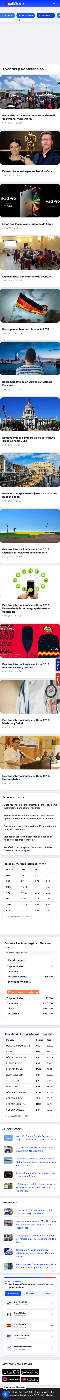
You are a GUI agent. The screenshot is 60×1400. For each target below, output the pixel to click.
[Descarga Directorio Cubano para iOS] (11, 1374)
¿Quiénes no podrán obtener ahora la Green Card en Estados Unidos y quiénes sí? (35, 1187)
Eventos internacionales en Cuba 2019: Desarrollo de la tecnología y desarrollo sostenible (26, 608)
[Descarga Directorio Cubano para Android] (30, 1374)
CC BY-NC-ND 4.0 (43, 1395)
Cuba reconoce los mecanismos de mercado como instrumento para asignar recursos (30, 806)
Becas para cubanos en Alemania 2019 (25, 329)
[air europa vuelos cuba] (9, 1160)
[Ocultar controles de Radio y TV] (58, 657)
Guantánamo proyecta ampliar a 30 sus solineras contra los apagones (30, 828)
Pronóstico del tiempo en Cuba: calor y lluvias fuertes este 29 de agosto (28, 849)
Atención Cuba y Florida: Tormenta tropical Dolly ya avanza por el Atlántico (36, 1138)
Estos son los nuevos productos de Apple (27, 224)
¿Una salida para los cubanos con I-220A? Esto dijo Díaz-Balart (34, 1149)
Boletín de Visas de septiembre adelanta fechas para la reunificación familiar (35, 1253)
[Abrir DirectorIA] (5, 1394)
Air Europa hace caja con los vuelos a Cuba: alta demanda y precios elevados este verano (36, 1162)
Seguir (31, 1293)
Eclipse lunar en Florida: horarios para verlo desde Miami (35, 1175)
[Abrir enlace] (9, 1138)
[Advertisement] (30, 43)
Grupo (48, 1293)
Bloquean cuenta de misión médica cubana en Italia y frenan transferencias (28, 838)
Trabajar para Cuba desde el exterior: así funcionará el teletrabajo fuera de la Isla (36, 1239)
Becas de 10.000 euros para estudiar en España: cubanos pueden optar (36, 1266)
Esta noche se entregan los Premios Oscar (27, 171)
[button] (58, 665)
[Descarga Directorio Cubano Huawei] (30, 1381)
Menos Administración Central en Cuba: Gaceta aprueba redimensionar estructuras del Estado (29, 817)
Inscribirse (14, 1293)
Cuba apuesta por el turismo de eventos (26, 276)
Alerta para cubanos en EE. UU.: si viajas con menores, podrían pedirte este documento (37, 1224)
